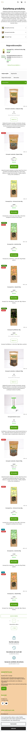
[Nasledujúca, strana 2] (14, 621)
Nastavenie (13, 724)
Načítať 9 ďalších (14, 616)
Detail (13, 119)
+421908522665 (4, 700)
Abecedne (16, 77)
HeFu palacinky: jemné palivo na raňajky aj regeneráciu (11, 681)
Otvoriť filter (5, 82)
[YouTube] (6, 703)
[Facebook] (2, 703)
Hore (14, 628)
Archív (3, 688)
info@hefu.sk (4, 699)
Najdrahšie (14, 73)
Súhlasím (13, 728)
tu (19, 720)
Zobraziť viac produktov (13, 65)
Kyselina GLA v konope (6, 675)
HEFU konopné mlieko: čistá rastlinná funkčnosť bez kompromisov (14, 685)
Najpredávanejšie (6, 77)
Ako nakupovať (4, 714)
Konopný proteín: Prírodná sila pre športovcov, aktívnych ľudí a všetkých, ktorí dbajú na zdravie (13, 678)
